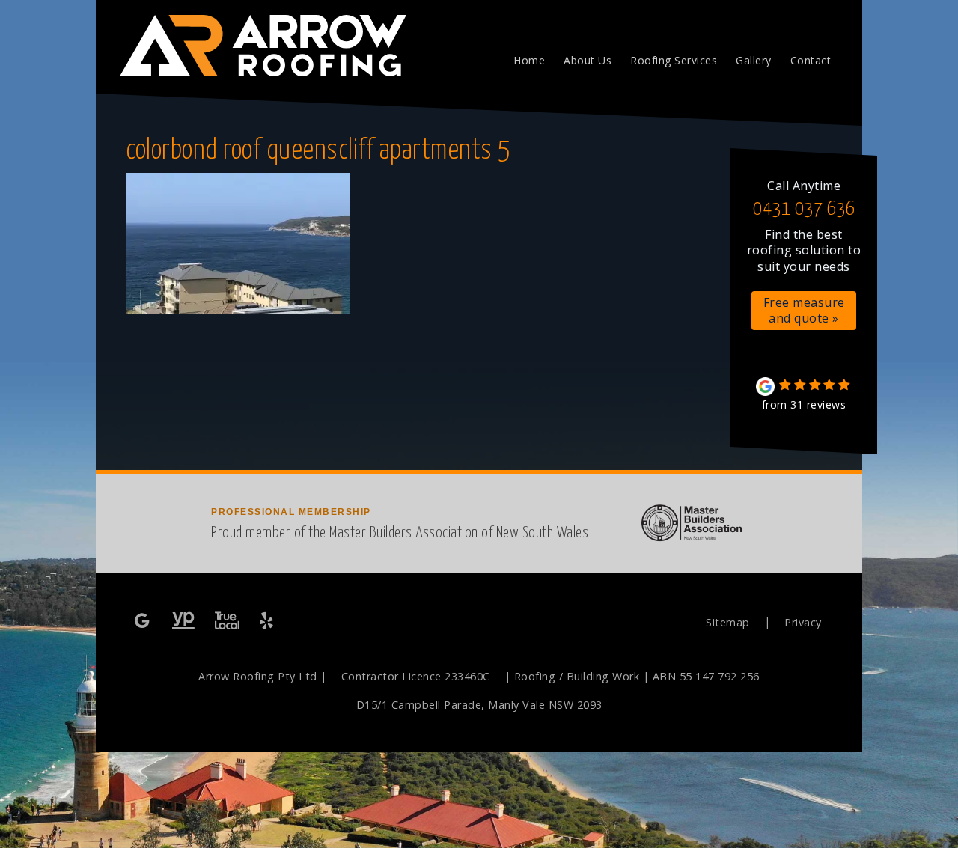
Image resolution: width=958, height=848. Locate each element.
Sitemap (728, 622)
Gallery (754, 60)
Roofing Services (673, 60)
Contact (811, 60)
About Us (587, 60)
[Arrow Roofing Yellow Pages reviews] (183, 621)
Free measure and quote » (804, 310)
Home (529, 60)
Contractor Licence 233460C (415, 676)
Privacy (803, 622)
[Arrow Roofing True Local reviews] (227, 621)
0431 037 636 (804, 209)
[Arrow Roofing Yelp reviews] (268, 621)
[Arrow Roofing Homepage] (255, 37)
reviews (804, 404)
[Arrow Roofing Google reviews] (144, 621)
